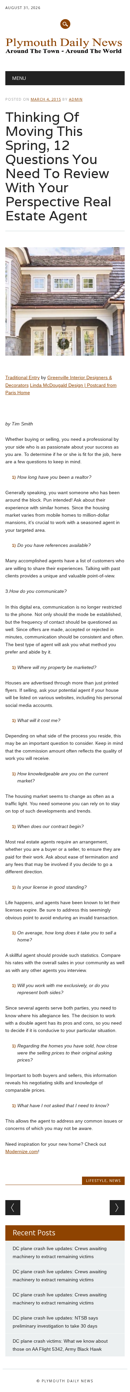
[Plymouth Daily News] (65, 54)
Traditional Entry (22, 377)
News (115, 1180)
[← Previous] (12, 1207)
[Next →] (117, 1207)
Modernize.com (21, 1151)
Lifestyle (96, 1180)
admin (76, 99)
